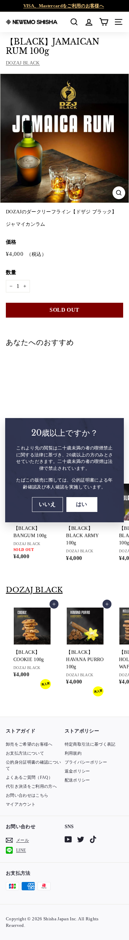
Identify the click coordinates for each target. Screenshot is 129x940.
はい (81, 504)
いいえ (47, 504)
